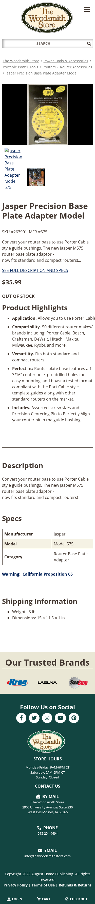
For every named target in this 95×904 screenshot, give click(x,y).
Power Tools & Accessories (66, 60)
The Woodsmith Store (21, 60)
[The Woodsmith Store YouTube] (60, 718)
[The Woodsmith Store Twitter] (34, 718)
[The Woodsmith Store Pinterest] (74, 718)
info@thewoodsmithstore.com (47, 856)
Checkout (78, 899)
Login (16, 899)
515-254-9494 (48, 833)
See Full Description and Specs (35, 270)
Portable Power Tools (20, 67)
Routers (49, 67)
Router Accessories (76, 67)
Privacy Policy (16, 885)
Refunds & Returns (75, 885)
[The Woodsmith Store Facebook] (21, 718)
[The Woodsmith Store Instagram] (47, 718)
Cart (45, 899)
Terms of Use (43, 885)
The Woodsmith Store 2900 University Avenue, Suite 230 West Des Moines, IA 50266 (47, 807)
